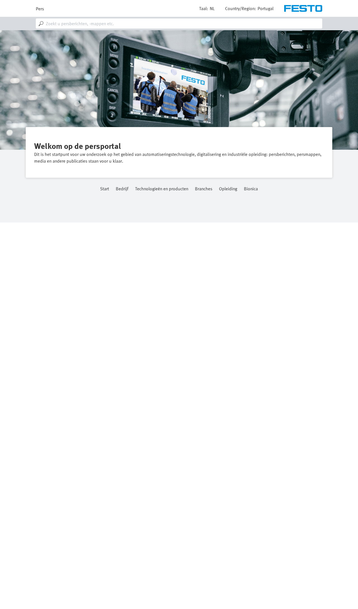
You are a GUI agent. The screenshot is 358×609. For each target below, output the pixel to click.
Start (104, 189)
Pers (40, 8)
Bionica (251, 189)
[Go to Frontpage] (303, 8)
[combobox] (179, 23)
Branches (203, 189)
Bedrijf (122, 189)
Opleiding (228, 189)
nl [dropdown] (212, 8)
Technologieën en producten (161, 189)
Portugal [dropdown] (266, 8)
